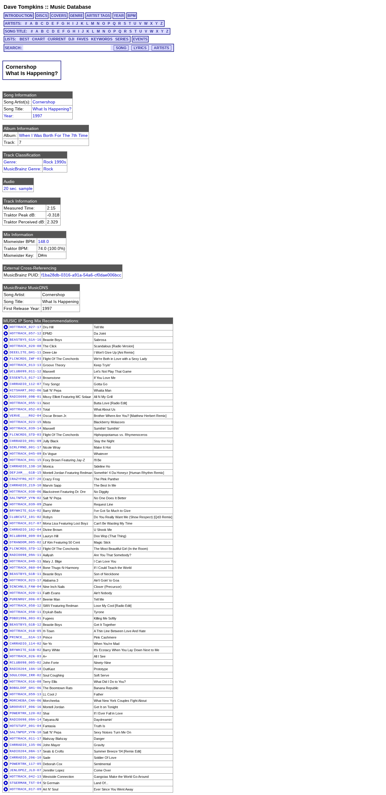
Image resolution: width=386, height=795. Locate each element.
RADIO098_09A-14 (25, 719)
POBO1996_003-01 (25, 618)
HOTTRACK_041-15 (25, 460)
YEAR (119, 16)
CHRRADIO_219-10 (25, 485)
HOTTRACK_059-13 (25, 694)
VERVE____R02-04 (25, 416)
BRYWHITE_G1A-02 (25, 511)
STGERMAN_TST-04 (25, 783)
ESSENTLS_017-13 (25, 378)
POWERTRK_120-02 (25, 713)
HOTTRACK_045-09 (25, 454)
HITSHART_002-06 (25, 390)
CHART (38, 39)
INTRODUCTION (19, 16)
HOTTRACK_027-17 (25, 327)
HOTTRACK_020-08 (25, 346)
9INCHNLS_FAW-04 (25, 586)
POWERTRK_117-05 (25, 764)
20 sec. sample (18, 188)
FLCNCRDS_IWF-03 (25, 359)
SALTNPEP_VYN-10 (25, 732)
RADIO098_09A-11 (25, 555)
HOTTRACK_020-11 (25, 593)
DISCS (41, 16)
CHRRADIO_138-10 (25, 466)
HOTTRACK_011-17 (25, 738)
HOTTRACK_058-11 (25, 612)
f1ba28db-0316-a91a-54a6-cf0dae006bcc (81, 275)
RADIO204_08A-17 (25, 751)
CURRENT (57, 39)
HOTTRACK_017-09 (25, 789)
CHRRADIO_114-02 (25, 643)
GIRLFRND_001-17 (25, 447)
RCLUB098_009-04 (25, 536)
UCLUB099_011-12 (25, 371)
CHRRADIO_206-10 (25, 757)
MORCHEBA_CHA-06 (25, 700)
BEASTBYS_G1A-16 (25, 340)
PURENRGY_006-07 (25, 599)
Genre (10, 161)
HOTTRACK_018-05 (25, 631)
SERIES (121, 39)
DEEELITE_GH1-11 (25, 352)
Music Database (70, 7)
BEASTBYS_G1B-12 (25, 624)
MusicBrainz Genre (22, 168)
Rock (48, 168)
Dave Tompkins (23, 7)
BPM (132, 16)
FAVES (82, 39)
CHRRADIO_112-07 (25, 384)
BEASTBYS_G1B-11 (25, 574)
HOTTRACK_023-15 (25, 422)
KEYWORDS (101, 39)
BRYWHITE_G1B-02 (25, 650)
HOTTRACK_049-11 (25, 561)
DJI (71, 39)
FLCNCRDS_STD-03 (25, 435)
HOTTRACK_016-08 (25, 681)
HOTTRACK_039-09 (25, 504)
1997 (37, 115)
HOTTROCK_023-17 (25, 580)
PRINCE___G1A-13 (25, 637)
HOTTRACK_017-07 (25, 523)
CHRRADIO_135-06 (25, 745)
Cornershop (44, 101)
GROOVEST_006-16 (25, 707)
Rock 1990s (54, 161)
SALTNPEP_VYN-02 (25, 498)
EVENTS (140, 39)
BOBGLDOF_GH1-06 (25, 688)
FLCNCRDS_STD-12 (25, 549)
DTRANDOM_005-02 (25, 542)
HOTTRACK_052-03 (25, 409)
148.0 (43, 241)
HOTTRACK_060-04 (25, 567)
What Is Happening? (52, 108)
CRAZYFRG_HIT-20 (25, 479)
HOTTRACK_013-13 (25, 365)
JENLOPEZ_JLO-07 (25, 770)
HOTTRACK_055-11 (25, 403)
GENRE (76, 16)
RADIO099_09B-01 (25, 397)
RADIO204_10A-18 (25, 669)
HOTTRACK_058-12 (25, 605)
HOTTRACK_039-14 (25, 428)
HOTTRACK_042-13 (25, 776)
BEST (24, 39)
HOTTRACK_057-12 (25, 333)
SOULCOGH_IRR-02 (25, 675)
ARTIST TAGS (98, 16)
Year (8, 115)
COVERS (58, 16)
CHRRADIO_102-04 (25, 530)
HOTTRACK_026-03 (25, 656)
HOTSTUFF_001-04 (25, 726)
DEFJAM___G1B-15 (25, 473)
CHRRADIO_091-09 (25, 441)
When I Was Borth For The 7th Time (53, 135)
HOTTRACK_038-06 (25, 492)
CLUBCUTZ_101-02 (25, 517)
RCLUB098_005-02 (25, 662)
